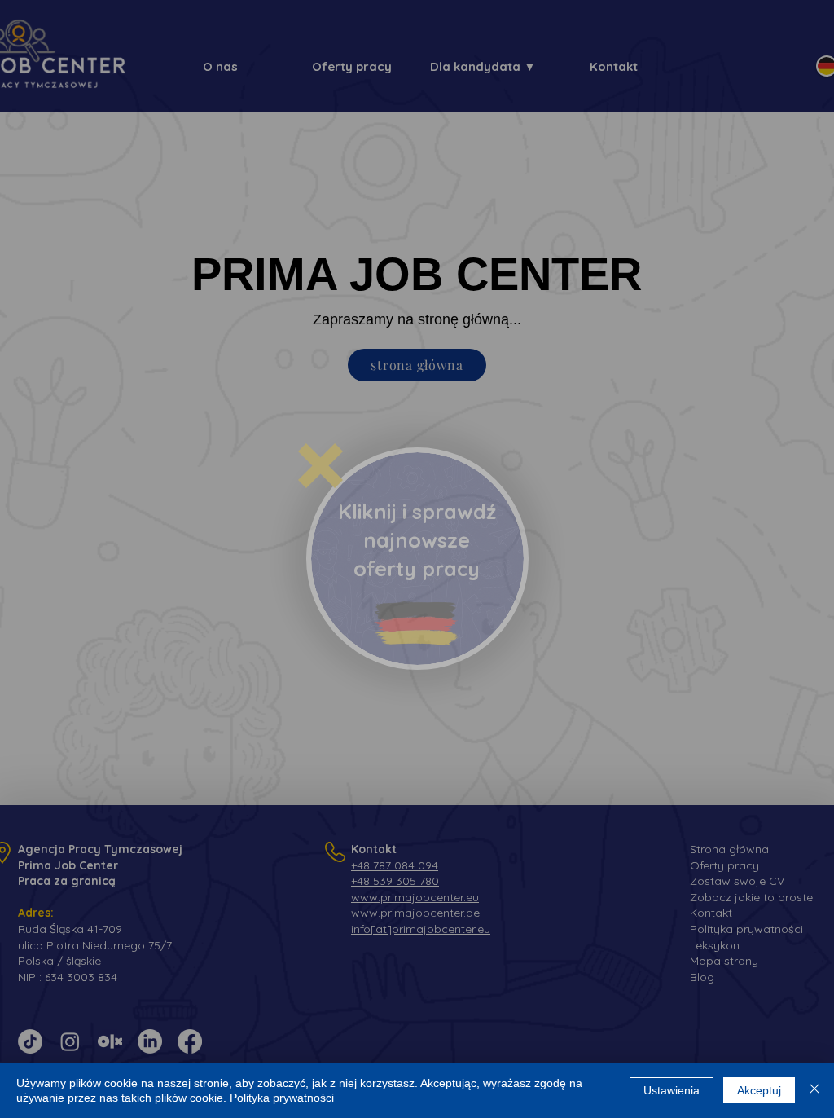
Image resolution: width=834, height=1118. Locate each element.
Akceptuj (759, 1090)
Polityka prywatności (282, 1097)
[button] (320, 465)
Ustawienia (671, 1090)
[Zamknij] (814, 1090)
